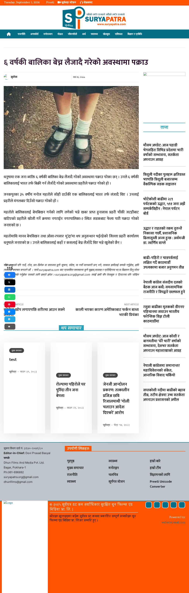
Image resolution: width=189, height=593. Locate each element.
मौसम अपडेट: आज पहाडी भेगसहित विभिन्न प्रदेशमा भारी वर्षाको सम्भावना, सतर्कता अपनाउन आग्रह (163, 152)
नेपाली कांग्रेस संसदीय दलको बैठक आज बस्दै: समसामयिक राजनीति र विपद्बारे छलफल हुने (164, 287)
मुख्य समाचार (17, 350)
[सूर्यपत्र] (7, 77)
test (13, 359)
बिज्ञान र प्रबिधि (135, 34)
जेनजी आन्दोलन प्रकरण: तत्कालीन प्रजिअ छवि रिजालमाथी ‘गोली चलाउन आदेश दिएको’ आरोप (116, 398)
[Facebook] (148, 505)
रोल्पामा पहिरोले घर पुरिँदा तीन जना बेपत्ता (70, 390)
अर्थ (84, 34)
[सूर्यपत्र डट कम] (94, 18)
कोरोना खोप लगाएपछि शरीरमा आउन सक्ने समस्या (34, 312)
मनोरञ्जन (48, 34)
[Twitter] (173, 505)
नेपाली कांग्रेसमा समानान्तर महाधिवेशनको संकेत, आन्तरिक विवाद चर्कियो (161, 370)
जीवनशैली (72, 34)
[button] (180, 34)
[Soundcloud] (157, 505)
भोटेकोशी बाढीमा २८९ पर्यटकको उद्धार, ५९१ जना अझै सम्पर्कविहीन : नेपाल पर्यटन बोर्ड (164, 206)
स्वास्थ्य (94, 34)
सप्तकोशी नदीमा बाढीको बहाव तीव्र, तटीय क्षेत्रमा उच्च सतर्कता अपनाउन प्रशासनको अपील (164, 395)
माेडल (60, 34)
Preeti (50, 3)
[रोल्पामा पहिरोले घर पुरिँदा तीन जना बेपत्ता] (71, 355)
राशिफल (118, 34)
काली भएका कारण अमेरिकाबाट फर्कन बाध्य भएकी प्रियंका (107, 312)
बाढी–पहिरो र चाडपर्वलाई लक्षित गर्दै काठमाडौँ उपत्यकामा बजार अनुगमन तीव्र (163, 263)
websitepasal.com (173, 522)
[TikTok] (165, 505)
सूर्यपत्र (14, 76)
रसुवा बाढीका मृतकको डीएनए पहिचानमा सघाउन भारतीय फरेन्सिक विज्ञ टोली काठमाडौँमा (163, 314)
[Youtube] (182, 505)
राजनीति (21, 34)
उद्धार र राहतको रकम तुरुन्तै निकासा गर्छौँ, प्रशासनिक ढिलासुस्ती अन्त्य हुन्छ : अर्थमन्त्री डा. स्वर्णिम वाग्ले (164, 235)
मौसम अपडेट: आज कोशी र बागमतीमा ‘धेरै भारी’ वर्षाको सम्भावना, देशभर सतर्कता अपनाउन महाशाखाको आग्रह (162, 343)
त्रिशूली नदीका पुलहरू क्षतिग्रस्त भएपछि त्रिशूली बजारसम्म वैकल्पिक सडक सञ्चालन (164, 179)
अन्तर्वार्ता (34, 34)
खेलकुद (106, 34)
